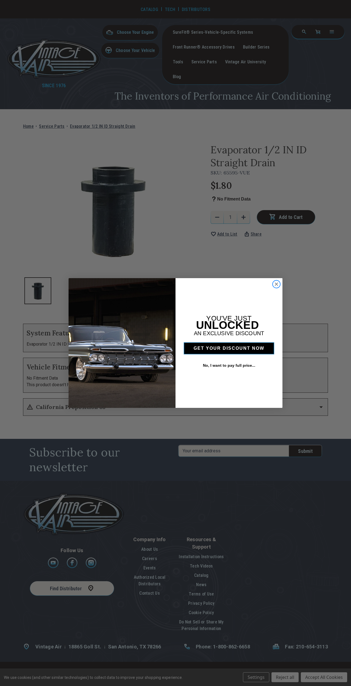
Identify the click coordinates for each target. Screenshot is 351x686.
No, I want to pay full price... (229, 365)
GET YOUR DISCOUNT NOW (229, 348)
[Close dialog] (276, 284)
